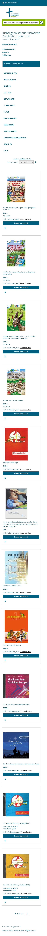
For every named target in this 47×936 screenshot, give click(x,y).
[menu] (23, 112)
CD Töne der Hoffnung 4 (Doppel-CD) (16, 885)
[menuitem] (23, 73)
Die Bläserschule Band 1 (12, 645)
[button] (5, 227)
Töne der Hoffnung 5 (10, 463)
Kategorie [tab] (5, 52)
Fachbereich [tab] (6, 55)
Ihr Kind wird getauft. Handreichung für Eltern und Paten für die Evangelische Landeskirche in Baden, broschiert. (20, 524)
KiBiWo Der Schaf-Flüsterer (13, 400)
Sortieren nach (12, 162)
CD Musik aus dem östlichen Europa (16, 705)
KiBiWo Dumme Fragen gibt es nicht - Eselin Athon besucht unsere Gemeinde (19, 337)
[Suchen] (41, 22)
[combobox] (21, 22)
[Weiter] (27, 914)
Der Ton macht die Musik (12, 586)
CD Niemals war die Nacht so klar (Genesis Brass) (21, 764)
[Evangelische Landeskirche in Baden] (17, 13)
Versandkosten (25, 219)
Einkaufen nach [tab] (9, 44)
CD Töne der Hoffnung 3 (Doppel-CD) (16, 823)
